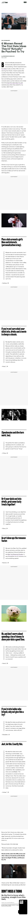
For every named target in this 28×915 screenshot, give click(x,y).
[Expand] (20, 901)
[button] (14, 871)
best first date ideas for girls (15, 82)
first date (3, 68)
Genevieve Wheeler (8, 56)
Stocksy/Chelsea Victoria (27, 22)
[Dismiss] (25, 901)
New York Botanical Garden (15, 554)
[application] (14, 871)
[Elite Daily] (4, 2)
